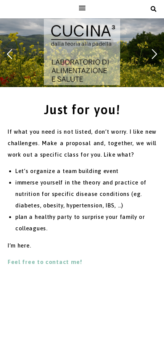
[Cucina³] (82, 52)
